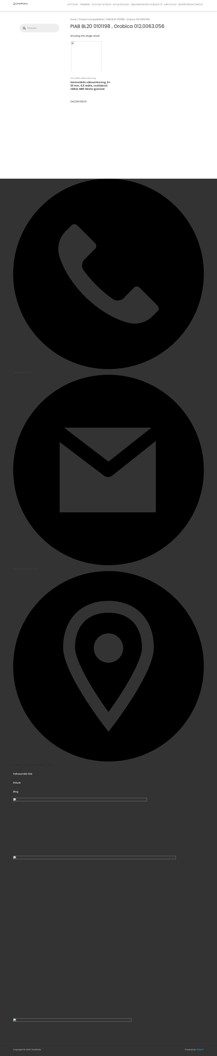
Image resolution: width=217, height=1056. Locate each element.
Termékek (85, 4)
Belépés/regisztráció (190, 4)
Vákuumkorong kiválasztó (147, 4)
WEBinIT (200, 1049)
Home (73, 19)
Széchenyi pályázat (27, 7)
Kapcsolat (170, 4)
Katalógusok (121, 4)
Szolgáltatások (101, 4)
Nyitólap (73, 4)
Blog (15, 791)
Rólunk (17, 782)
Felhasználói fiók (22, 773)
